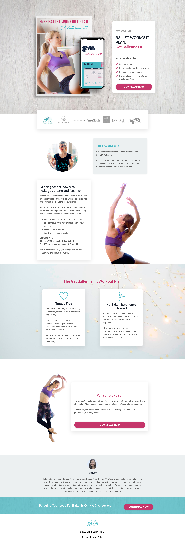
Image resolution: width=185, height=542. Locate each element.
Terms (85, 537)
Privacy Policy (96, 537)
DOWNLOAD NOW (134, 86)
